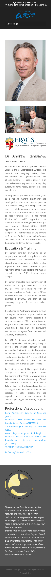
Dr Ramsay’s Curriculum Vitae (18, 452)
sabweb (9, 569)
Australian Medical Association (19, 446)
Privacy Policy (25, 573)
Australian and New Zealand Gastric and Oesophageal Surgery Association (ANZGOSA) (25, 440)
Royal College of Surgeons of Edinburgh (23, 433)
